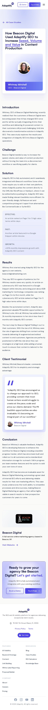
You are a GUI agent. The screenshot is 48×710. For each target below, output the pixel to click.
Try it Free (35, 4)
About (4, 683)
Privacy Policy (20, 629)
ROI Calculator (31, 659)
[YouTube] (26, 699)
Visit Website (8, 545)
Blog (27, 650)
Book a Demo (15, 591)
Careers (5, 687)
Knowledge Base (32, 663)
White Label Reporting (11, 668)
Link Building (7, 663)
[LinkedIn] (32, 699)
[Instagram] (21, 699)
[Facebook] (15, 699)
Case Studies (31, 655)
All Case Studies (13, 22)
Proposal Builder (8, 672)
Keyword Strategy (9, 655)
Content (5, 659)
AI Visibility (6, 650)
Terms (30, 629)
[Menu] (43, 4)
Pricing (4, 691)
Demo (24, 4)
